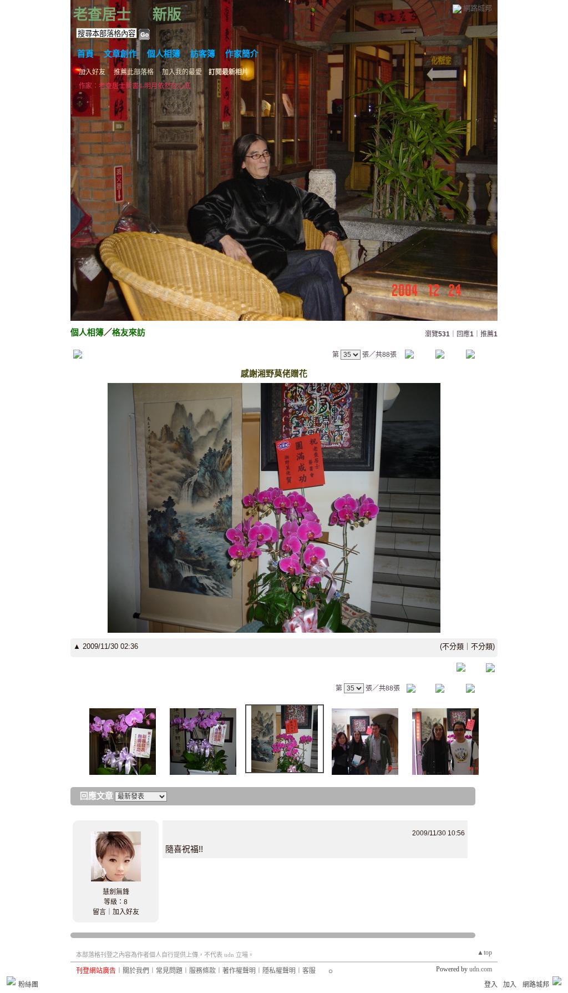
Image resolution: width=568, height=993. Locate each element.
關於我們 (136, 971)
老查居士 (102, 15)
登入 (491, 985)
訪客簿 (202, 53)
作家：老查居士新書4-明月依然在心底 (135, 86)
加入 (509, 985)
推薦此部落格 (134, 72)
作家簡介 (241, 53)
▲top (484, 952)
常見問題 (169, 971)
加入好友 (92, 72)
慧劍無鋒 (116, 892)
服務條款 (202, 971)
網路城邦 (477, 8)
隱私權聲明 (279, 971)
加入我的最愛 (182, 72)
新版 (167, 15)
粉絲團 (28, 985)
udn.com (480, 969)
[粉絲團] (11, 980)
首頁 (85, 53)
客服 (309, 971)
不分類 (453, 646)
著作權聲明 (239, 971)
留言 (99, 912)
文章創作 (120, 53)
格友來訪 (128, 332)
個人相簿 (163, 53)
